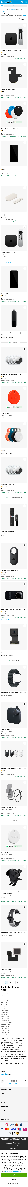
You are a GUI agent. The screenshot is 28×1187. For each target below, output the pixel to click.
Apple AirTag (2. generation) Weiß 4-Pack (11, 374)
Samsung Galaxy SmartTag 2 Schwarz (10, 570)
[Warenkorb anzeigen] (26, 2)
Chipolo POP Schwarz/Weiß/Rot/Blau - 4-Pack (12, 128)
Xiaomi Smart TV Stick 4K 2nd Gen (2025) (11, 333)
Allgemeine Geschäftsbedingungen (9, 1146)
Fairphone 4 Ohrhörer (6, 969)
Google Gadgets (5, 1004)
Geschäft (3, 1110)
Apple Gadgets (4, 995)
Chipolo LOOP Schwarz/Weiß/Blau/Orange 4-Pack (13, 449)
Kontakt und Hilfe (5, 1119)
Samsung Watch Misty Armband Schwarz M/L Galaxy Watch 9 (13, 933)
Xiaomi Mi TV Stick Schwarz (7, 531)
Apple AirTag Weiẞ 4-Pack (7, 484)
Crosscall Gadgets (5, 1000)
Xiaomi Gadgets (5, 1032)
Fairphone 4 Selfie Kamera (7, 651)
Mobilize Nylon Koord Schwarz (8, 807)
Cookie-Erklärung (17, 1171)
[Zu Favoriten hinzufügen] (24, 25)
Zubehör (3, 1102)
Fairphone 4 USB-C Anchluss (8, 89)
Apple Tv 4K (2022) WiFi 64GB (8, 252)
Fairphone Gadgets (5, 1002)
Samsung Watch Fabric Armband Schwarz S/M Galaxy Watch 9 (13, 693)
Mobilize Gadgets (5, 1016)
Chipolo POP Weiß (5, 852)
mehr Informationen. (18, 1143)
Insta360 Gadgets (5, 1008)
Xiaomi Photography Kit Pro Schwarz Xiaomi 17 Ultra (13, 609)
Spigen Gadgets (5, 1028)
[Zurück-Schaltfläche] (2, 1081)
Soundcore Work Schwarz (7, 729)
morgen (14, 1070)
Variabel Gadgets (5, 1030)
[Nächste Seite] (21, 982)
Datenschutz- (8, 1171)
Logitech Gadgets (5, 1012)
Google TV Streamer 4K (6, 213)
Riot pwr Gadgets (5, 1020)
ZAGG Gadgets (4, 1034)
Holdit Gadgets (4, 1006)
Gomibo (2, 1115)
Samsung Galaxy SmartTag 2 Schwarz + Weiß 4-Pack (13, 768)
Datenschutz (14, 1145)
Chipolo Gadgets (5, 999)
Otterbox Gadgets (5, 1018)
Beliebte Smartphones (6, 1089)
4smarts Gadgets (5, 993)
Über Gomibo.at (7, 1145)
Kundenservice (4, 1106)
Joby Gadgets (4, 1010)
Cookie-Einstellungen (21, 1147)
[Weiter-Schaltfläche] (25, 1081)
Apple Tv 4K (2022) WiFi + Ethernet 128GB (11, 50)
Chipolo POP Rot (5, 413)
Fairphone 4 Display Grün (7, 168)
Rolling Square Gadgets (6, 1022)
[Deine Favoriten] (22, 2)
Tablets (2, 1097)
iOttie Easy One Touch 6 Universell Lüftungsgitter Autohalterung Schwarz (13, 892)
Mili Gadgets (4, 1014)
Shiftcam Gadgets (5, 1026)
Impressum (20, 1145)
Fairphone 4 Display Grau (7, 293)
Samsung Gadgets (5, 1024)
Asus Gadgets (4, 997)
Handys (2, 1093)
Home (4, 11)
